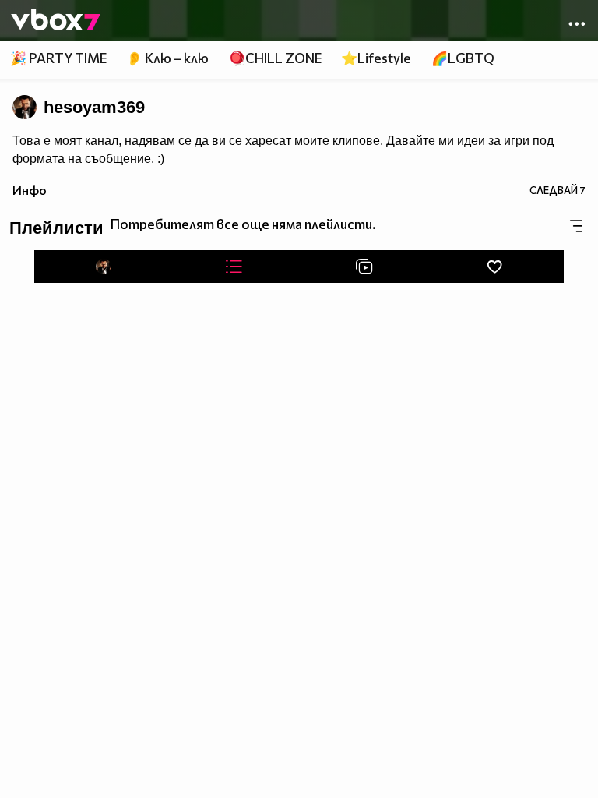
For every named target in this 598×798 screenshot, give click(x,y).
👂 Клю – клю (167, 58)
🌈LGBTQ (462, 58)
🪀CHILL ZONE (275, 58)
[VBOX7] (55, 21)
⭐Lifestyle (376, 58)
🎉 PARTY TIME (58, 58)
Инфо (29, 189)
